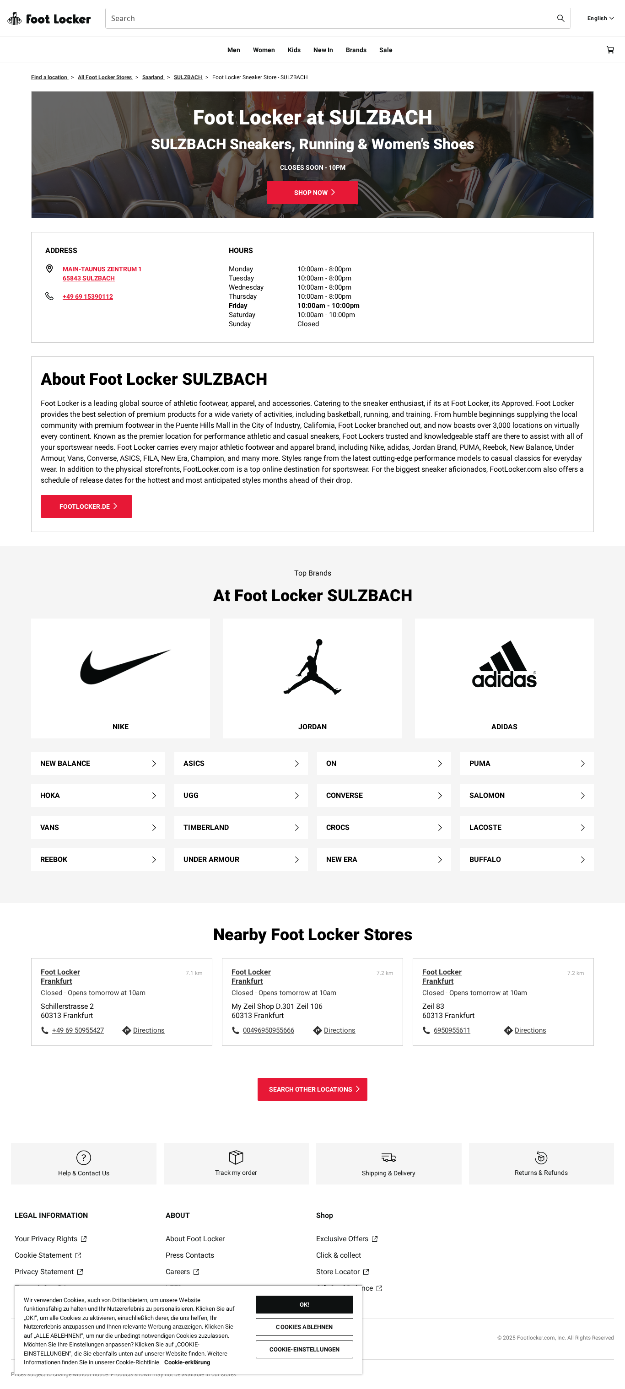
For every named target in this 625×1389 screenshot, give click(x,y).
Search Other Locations (310, 1089)
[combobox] (338, 18)
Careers (179, 1271)
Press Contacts (190, 1255)
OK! (304, 1304)
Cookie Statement (44, 1255)
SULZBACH (188, 77)
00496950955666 (268, 1030)
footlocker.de (84, 506)
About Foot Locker (195, 1238)
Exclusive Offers (343, 1238)
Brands (356, 50)
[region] (188, 1329)
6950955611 (452, 1030)
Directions (149, 1030)
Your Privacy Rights (47, 1238)
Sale (386, 50)
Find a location (50, 77)
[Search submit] (561, 18)
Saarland (153, 77)
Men (233, 50)
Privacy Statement (45, 1271)
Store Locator (338, 1271)
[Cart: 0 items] (610, 49)
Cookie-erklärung (187, 1362)
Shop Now (311, 192)
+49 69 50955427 (78, 1030)
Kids (294, 50)
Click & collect (338, 1255)
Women (264, 50)
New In (323, 50)
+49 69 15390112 (88, 296)
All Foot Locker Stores (105, 77)
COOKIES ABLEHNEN (304, 1327)
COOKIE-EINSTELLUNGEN (304, 1349)
